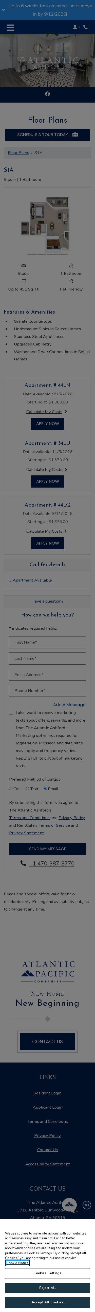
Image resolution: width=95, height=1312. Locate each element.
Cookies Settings (47, 1273)
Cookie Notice (17, 1263)
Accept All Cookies (47, 1302)
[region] (47, 1265)
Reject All (47, 1288)
